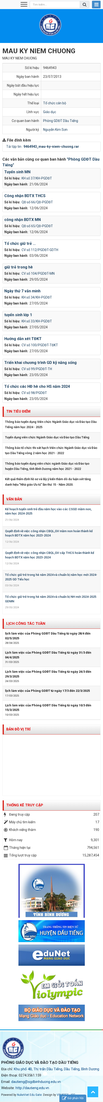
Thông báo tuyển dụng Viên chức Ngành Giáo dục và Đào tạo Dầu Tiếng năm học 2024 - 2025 (51, 424)
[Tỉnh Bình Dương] (51, 890)
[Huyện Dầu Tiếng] (51, 931)
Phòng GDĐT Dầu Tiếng (60, 121)
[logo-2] (51, 1012)
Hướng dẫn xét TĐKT (23, 338)
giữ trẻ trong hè (18, 267)
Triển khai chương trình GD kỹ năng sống (40, 362)
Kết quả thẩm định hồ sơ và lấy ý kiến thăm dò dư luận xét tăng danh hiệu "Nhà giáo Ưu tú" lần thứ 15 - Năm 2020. (48, 481)
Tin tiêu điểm (18, 411)
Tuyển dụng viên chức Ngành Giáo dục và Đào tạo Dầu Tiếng (47, 437)
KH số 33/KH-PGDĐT (37, 321)
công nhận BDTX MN (22, 219)
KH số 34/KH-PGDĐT (37, 297)
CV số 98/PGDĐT (34, 393)
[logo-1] (51, 985)
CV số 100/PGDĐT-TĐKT (40, 345)
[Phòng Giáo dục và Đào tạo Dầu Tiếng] (50, 24)
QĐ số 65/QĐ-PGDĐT (37, 226)
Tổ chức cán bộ (54, 103)
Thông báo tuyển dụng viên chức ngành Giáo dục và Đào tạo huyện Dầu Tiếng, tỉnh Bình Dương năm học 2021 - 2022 (47, 466)
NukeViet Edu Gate (29, 1095)
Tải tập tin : (42, 146)
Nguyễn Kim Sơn (55, 129)
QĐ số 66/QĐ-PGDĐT (37, 202)
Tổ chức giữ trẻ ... (20, 243)
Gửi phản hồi (75, 1098)
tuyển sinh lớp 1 (18, 315)
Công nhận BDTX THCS (25, 196)
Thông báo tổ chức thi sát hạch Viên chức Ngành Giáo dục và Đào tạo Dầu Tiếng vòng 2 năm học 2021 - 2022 (51, 450)
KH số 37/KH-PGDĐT (37, 178)
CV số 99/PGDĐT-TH (37, 369)
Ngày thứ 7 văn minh (22, 291)
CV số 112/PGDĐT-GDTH (40, 250)
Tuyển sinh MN (17, 172)
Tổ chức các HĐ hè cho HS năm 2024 (37, 386)
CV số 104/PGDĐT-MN (38, 273)
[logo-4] (51, 955)
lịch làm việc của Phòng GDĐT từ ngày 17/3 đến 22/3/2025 (47, 691)
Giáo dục (49, 112)
